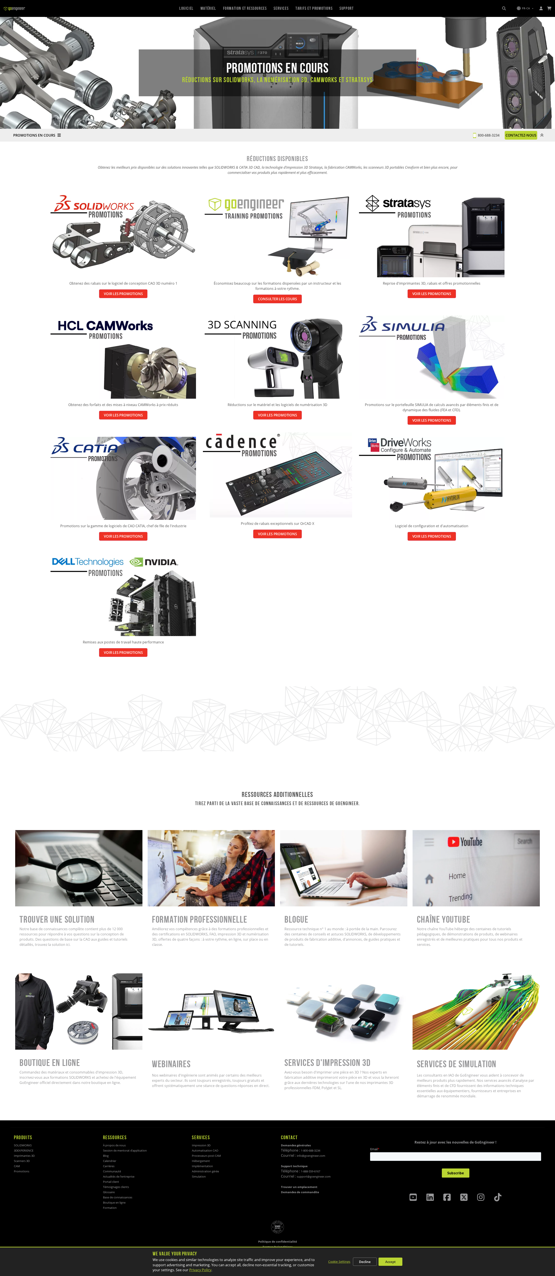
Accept (390, 1262)
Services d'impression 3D (300, 976)
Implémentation (202, 1166)
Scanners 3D (22, 1161)
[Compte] (541, 8)
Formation (110, 1208)
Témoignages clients (116, 1187)
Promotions (21, 1171)
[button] (525, 8)
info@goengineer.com (311, 1156)
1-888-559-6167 (310, 1171)
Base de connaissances (117, 1197)
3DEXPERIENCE (23, 1150)
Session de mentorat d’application (125, 1150)
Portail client (111, 1182)
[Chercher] (504, 8)
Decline (365, 1262)
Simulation (199, 1176)
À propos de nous (114, 1145)
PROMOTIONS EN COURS (34, 135)
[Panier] (549, 8)
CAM (17, 1166)
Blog (106, 1156)
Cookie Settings (339, 1262)
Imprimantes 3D (24, 1156)
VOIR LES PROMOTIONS (123, 293)
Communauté (112, 1171)
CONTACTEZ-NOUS (521, 135)
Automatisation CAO (205, 1150)
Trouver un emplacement (299, 1187)
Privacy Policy (200, 1270)
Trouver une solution (32, 832)
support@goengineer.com (314, 1176)
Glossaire (109, 1192)
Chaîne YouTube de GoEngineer (438, 832)
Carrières (108, 1166)
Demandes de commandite (300, 1192)
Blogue (285, 832)
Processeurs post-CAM (206, 1156)
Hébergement (201, 1161)
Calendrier (109, 1161)
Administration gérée (205, 1171)
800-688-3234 (489, 135)
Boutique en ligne (29, 976)
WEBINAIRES (158, 976)
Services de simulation (431, 976)
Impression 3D (201, 1145)
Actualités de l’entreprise (118, 1176)
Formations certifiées (165, 832)
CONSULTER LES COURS (277, 299)
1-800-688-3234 (310, 1150)
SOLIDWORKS (23, 1145)
